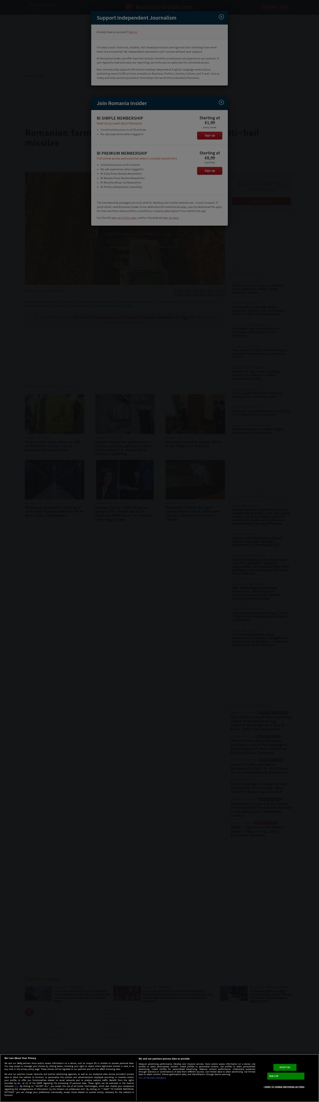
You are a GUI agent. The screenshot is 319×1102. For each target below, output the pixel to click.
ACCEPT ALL (284, 1067)
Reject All (273, 1076)
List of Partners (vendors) (152, 1078)
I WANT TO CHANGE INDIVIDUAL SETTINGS (284, 1087)
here (16, 1086)
